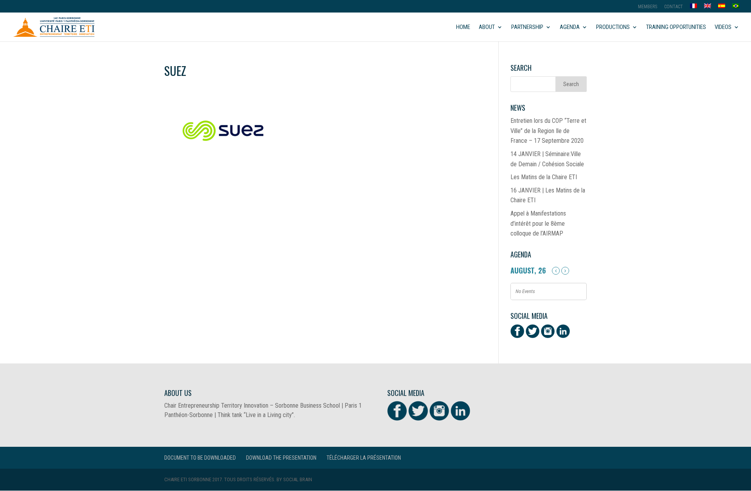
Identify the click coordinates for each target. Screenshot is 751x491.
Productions (613, 27)
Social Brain (297, 479)
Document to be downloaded (200, 458)
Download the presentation (281, 458)
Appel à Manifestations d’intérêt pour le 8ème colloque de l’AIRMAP (538, 223)
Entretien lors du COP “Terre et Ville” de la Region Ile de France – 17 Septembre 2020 (548, 130)
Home (463, 27)
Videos (723, 27)
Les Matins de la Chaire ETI (543, 177)
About (487, 27)
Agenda (570, 27)
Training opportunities (676, 27)
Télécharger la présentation (364, 458)
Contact (673, 6)
